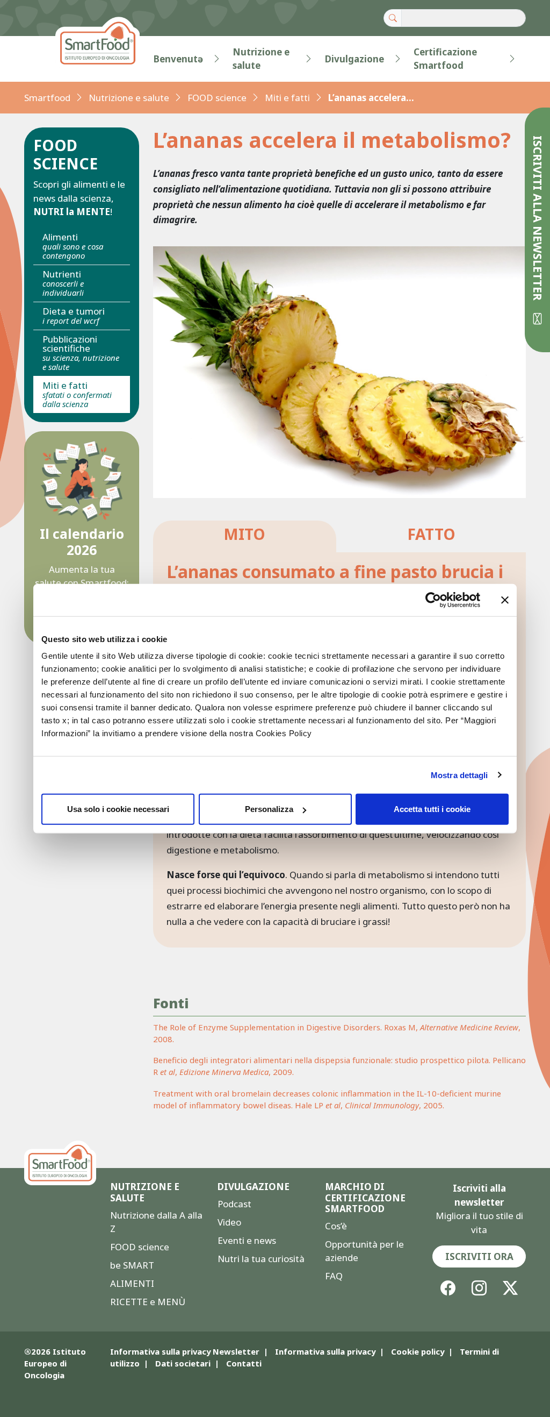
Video (229, 1222)
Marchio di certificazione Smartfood (365, 1197)
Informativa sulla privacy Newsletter (184, 1351)
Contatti (244, 1363)
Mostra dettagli (459, 774)
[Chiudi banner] (505, 599)
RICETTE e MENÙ (147, 1301)
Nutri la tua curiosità (261, 1258)
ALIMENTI (132, 1283)
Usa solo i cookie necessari (118, 809)
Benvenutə (178, 59)
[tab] (244, 536)
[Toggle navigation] (45, 58)
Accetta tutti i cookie (432, 809)
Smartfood (47, 97)
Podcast (234, 1204)
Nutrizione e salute (261, 59)
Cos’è (336, 1226)
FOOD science (217, 97)
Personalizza (269, 809)
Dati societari (183, 1363)
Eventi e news (247, 1240)
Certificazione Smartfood (445, 59)
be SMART (132, 1265)
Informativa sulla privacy (325, 1351)
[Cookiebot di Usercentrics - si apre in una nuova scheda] (433, 600)
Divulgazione (354, 59)
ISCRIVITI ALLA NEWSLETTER (538, 220)
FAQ (334, 1276)
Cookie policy (417, 1351)
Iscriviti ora (479, 1256)
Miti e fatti (287, 97)
